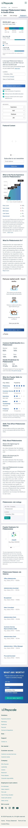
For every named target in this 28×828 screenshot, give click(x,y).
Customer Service (8, 391)
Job (9, 7)
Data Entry (6, 396)
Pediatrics (6, 409)
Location (6, 512)
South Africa (3, 7)
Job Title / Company (9, 506)
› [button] (15, 141)
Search (7, 518)
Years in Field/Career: (8, 79)
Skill (13, 110)
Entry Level (6, 205)
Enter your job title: (14, 323)
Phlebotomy (6, 386)
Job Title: (7, 682)
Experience (13, 107)
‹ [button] (12, 141)
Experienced (6, 216)
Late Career (6, 213)
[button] (1, 15)
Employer (13, 114)
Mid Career (6, 211)
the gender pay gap (16, 370)
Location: (5, 72)
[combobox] (14, 74)
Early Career (6, 208)
